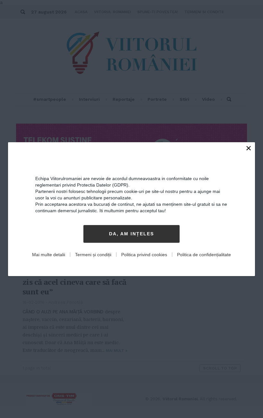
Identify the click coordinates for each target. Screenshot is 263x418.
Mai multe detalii (48, 254)
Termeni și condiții (93, 254)
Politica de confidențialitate (204, 254)
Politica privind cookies (144, 254)
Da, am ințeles (131, 233)
